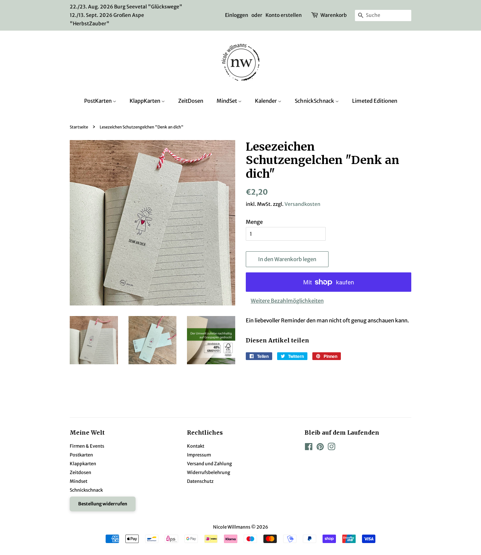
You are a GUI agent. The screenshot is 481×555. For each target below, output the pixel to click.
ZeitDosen (190, 100)
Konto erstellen (284, 15)
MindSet (227, 100)
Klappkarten (83, 463)
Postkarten (81, 455)
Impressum (199, 455)
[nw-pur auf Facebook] (309, 448)
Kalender (266, 100)
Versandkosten (302, 204)
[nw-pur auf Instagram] (331, 448)
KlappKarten (145, 100)
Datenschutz (200, 481)
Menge (254, 222)
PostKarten (98, 100)
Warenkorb (333, 15)
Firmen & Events (87, 446)
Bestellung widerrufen (102, 503)
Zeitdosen (80, 472)
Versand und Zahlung (209, 463)
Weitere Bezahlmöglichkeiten (287, 300)
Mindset (78, 481)
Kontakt (195, 446)
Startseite (79, 127)
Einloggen (236, 15)
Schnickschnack (86, 490)
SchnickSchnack (315, 100)
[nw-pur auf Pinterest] (320, 448)
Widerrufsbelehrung (208, 472)
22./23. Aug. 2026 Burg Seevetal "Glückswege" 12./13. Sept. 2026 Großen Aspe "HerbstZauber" (126, 15)
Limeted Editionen (374, 100)
